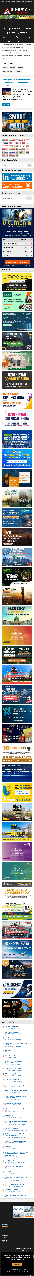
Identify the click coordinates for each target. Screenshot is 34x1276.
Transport (21, 37)
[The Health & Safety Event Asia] (17, 733)
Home (4, 29)
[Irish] (13, 146)
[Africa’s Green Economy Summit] (17, 910)
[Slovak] (10, 152)
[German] (24, 143)
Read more (5, 104)
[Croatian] (17, 140)
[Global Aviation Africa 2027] (17, 949)
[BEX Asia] (17, 301)
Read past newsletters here (16, 202)
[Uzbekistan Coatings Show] (17, 400)
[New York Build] (17, 930)
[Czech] (20, 140)
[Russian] (7, 152)
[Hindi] (3, 146)
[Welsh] (13, 155)
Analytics (12, 67)
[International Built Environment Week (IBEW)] (17, 321)
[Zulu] (17, 155)
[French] (17, 143)
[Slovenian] (13, 152)
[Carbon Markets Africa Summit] (17, 576)
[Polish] (20, 149)
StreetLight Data (7, 71)
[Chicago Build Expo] (17, 674)
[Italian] (17, 146)
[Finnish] (13, 143)
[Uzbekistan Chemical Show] (17, 419)
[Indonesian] (10, 146)
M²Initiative (18, 71)
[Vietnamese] (10, 155)
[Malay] (7, 149)
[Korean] (24, 146)
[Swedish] (24, 152)
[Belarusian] (7, 140)
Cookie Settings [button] (13, 1269)
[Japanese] (20, 146)
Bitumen (23, 41)
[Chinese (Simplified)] (13, 140)
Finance (13, 41)
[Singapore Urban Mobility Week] (17, 714)
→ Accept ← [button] (17, 1264)
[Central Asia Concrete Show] (17, 891)
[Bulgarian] (10, 140)
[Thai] (27, 152)
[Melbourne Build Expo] (17, 812)
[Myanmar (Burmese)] (10, 149)
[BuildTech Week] (17, 969)
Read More (22, 1269)
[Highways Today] (17, 11)
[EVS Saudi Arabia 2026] (17, 871)
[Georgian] (20, 143)
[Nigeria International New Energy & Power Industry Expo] (17, 360)
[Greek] (27, 143)
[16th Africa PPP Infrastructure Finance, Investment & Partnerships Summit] (17, 753)
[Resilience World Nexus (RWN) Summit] (17, 537)
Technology (9, 37)
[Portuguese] (24, 149)
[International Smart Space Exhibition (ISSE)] (17, 478)
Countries (12, 33)
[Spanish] (17, 152)
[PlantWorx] (17, 1008)
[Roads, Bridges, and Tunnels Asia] (17, 655)
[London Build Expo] (17, 831)
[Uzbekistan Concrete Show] (17, 380)
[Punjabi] (27, 149)
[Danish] (24, 140)
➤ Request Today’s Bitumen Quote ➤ (17, 262)
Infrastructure (15, 29)
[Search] (29, 165)
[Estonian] (7, 143)
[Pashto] (17, 149)
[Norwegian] (13, 149)
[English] (3, 143)
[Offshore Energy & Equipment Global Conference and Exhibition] (17, 773)
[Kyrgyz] (27, 146)
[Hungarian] (7, 146)
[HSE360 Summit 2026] (17, 615)
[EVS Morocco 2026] (17, 635)
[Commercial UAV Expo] (17, 282)
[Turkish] (3, 155)
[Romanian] (3, 152)
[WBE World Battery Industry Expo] (17, 439)
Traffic (5, 67)
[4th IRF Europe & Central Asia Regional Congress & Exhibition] (17, 517)
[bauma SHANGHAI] (17, 792)
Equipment (23, 33)
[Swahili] (20, 152)
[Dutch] (27, 140)
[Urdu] (7, 155)
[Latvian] (3, 149)
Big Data (20, 67)
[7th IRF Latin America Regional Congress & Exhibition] (17, 341)
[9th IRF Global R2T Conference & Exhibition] (17, 694)
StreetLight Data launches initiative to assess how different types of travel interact (16, 82)
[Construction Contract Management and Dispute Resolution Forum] (17, 498)
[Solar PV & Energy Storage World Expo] (17, 458)
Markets (28, 29)
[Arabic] (3, 140)
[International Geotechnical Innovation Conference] (17, 596)
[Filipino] (10, 143)
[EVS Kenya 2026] (17, 851)
